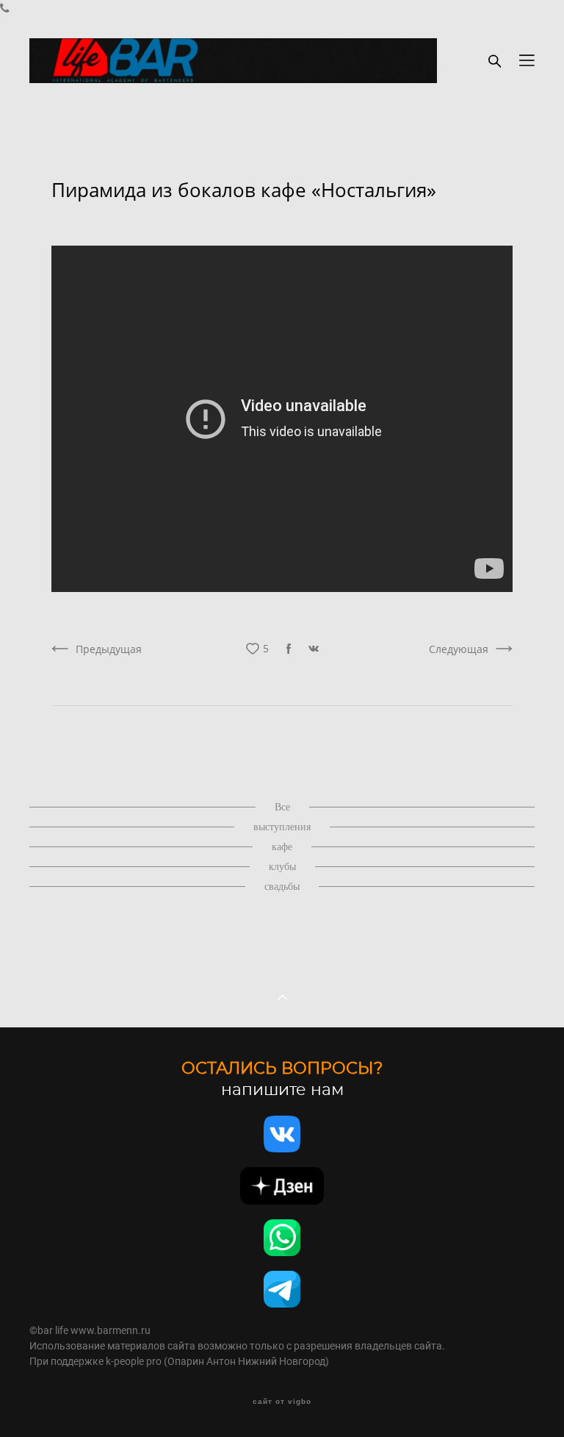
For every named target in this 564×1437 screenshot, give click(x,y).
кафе (282, 846)
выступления (282, 826)
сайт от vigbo (282, 1401)
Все (282, 807)
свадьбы (282, 886)
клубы (282, 866)
